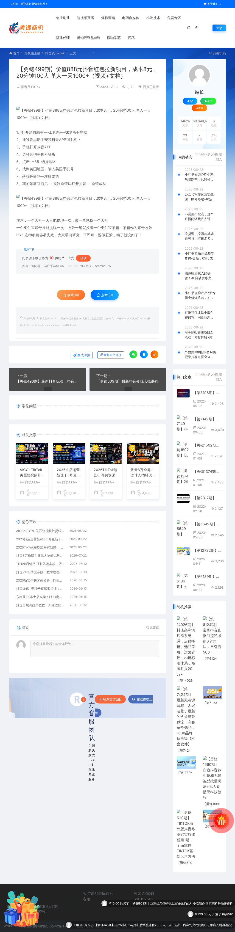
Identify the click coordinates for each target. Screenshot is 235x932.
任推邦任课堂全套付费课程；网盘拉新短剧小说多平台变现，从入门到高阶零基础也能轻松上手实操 (199, 315)
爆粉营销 (108, 18)
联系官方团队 (112, 699)
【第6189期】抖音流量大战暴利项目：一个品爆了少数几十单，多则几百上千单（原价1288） (207, 576)
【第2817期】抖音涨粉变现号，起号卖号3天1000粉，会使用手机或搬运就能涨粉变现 (207, 498)
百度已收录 (151, 87)
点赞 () (106, 295)
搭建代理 (63, 38)
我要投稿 (219, 53)
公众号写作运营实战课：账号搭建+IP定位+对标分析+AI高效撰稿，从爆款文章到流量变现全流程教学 (200, 196)
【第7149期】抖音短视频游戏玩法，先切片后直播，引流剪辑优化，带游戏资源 (207, 419)
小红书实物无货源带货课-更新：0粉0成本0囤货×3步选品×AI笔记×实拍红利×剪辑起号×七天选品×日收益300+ (200, 256)
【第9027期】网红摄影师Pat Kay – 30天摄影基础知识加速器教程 (189, 925)
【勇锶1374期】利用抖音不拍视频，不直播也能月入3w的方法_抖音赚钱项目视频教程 (207, 471)
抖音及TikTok (55, 53)
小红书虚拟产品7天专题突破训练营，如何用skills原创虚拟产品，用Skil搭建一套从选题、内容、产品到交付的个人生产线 (200, 295)
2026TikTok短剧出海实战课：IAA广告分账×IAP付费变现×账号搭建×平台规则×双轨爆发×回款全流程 (106, 473)
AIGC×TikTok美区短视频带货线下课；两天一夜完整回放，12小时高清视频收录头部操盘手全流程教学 (32, 473)
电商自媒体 (130, 18)
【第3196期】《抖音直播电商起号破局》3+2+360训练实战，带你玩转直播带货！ (207, 392)
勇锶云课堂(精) (88, 38)
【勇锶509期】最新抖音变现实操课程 (127, 381)
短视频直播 (85, 18)
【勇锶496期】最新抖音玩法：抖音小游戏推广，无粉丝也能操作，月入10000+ (47, 381)
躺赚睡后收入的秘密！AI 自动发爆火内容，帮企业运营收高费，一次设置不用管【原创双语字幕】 (199, 275)
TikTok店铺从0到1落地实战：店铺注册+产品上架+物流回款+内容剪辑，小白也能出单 (40, 564)
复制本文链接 (112, 355)
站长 (199, 92)
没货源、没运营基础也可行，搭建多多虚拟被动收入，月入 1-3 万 (199, 236)
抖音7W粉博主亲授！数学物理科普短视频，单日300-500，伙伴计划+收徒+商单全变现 (40, 572)
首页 (16, 53)
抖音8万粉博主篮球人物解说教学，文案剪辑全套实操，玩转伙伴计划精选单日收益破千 (143, 473)
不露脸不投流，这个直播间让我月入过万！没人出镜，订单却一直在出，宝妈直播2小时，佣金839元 (200, 216)
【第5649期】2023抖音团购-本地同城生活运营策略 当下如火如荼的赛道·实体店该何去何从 (207, 524)
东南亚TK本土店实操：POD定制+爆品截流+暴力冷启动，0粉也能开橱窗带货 (40, 597)
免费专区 (174, 18)
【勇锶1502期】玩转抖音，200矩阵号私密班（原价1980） (207, 445)
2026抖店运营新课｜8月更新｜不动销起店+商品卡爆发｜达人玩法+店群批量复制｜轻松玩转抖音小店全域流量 (69, 473)
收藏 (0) (73, 295)
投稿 (131, 38)
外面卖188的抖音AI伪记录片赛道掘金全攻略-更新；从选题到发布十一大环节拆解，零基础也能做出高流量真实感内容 (200, 354)
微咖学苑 (114, 38)
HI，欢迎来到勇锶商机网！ (31, 4)
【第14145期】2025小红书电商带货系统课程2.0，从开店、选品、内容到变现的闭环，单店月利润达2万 (163, 914)
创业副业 (63, 18)
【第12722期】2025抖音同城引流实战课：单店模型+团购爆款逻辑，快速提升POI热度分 (207, 550)
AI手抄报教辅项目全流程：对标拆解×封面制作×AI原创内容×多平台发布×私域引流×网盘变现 (200, 334)
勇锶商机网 (29, 318)
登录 (219, 28)
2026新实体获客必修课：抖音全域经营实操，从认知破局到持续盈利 (40, 580)
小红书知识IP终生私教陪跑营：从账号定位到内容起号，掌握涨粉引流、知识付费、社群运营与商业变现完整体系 (199, 177)
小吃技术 (153, 18)
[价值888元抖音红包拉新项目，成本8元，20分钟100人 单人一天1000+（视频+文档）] (87, 114)
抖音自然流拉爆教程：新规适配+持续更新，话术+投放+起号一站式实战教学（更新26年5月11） (40, 605)
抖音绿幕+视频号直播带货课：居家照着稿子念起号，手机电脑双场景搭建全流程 (40, 588)
